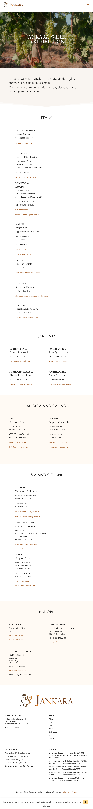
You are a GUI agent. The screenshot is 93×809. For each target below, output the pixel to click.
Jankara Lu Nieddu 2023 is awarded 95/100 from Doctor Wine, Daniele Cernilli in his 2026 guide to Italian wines (68, 755)
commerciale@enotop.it (25, 177)
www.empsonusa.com (18, 442)
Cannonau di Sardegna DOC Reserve (19, 766)
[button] (88, 6)
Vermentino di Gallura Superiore (17, 753)
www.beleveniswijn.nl (17, 670)
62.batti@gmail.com (23, 143)
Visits (51, 728)
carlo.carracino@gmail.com (60, 384)
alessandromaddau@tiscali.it (21, 384)
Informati (46, 806)
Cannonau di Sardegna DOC (15, 763)
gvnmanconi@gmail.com (19, 361)
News (51, 735)
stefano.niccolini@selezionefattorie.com (32, 296)
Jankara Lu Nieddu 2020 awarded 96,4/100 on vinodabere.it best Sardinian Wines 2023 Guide (67, 779)
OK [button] (86, 802)
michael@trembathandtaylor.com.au (27, 517)
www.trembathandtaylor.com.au (27, 512)
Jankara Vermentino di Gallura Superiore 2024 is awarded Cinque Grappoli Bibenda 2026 (68, 762)
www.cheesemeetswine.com (26, 544)
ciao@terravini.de (16, 639)
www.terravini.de (16, 636)
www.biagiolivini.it (23, 249)
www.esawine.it (21, 209)
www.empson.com (22, 581)
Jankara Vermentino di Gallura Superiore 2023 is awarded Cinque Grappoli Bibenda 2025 (68, 767)
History (51, 722)
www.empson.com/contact (25, 586)
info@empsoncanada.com (58, 447)
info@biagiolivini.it (23, 254)
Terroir (51, 725)
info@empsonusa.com (18, 447)
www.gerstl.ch (54, 642)
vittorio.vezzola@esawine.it (27, 214)
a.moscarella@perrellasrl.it (26, 317)
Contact (52, 738)
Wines (51, 719)
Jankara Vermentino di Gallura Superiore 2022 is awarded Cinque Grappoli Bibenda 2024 (68, 773)
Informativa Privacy (70, 792)
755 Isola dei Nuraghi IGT (14, 759)
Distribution (53, 732)
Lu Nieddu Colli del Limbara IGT (17, 756)
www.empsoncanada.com (58, 442)
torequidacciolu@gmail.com (61, 361)
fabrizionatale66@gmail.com (27, 272)
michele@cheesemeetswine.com (27, 549)
